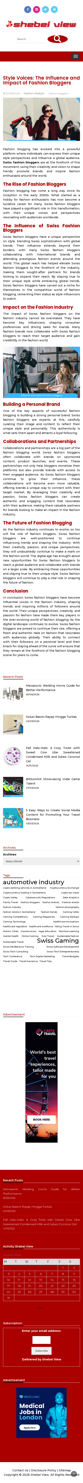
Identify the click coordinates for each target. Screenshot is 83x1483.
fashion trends (49, 912)
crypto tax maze (70, 892)
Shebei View (51, 1359)
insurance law (28, 931)
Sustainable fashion (68, 936)
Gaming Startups (69, 917)
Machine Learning (69, 931)
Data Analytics (71, 897)
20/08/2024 (13, 93)
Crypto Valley (10, 897)
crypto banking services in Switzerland (24, 888)
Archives (9, 854)
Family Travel (10, 902)
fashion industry (12, 907)
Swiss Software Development (62, 947)
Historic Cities (10, 931)
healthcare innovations (66, 921)
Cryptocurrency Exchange (64, 888)
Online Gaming (30, 936)
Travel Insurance (28, 961)
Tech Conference (12, 956)
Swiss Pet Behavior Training (18, 947)
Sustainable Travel (13, 942)
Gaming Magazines (44, 917)
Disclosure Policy (43, 1470)
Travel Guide (10, 961)
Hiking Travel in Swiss (67, 926)
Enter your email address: (41, 1345)
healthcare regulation (15, 926)
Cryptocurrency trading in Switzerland (24, 892)
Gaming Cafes (71, 912)
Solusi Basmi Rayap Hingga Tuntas (51, 717)
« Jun (40, 1307)
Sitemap (65, 1470)
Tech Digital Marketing (42, 956)
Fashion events (70, 902)
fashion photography (67, 907)
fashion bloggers (58, 93)
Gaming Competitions (15, 917)
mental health (11, 936)
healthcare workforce (41, 926)
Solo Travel (48, 936)
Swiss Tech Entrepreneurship (63, 951)
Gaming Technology (14, 921)
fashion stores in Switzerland (19, 912)
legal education (47, 931)
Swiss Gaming (58, 940)
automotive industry (33, 882)
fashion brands (51, 902)
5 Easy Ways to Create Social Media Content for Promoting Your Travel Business (53, 814)
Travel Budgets (70, 956)
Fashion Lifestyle (34, 93)
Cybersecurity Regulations (40, 897)
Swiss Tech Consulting (15, 951)
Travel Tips (45, 961)
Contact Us (20, 1470)
